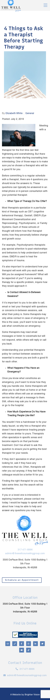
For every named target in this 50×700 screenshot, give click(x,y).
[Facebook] (21, 643)
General (29, 113)
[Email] (7, 643)
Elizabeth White (14, 113)
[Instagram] (28, 643)
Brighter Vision (32, 695)
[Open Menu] (45, 5)
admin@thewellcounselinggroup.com (25, 553)
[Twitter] (42, 643)
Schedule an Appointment (22, 580)
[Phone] (14, 643)
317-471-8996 (25, 550)
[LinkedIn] (35, 643)
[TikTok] (28, 650)
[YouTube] (21, 650)
